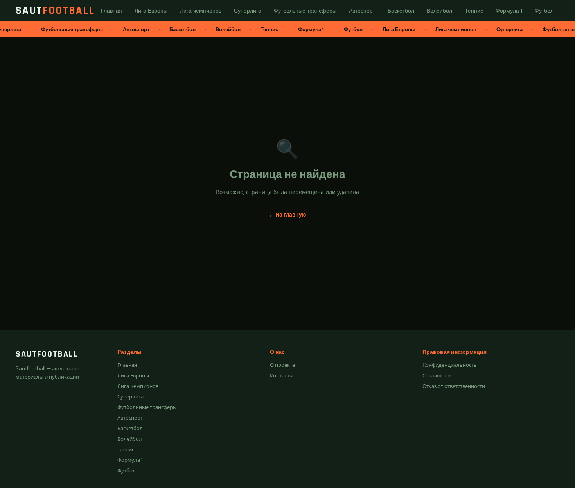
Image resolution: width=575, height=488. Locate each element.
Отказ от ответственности (453, 386)
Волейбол (129, 439)
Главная (127, 365)
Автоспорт (130, 417)
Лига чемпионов (137, 386)
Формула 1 (130, 460)
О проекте (282, 365)
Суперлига (130, 396)
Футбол (126, 470)
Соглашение (437, 375)
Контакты (281, 375)
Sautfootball (47, 354)
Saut (55, 11)
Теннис (125, 449)
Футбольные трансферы (147, 407)
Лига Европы (133, 375)
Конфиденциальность (449, 365)
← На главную (287, 215)
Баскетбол (130, 428)
